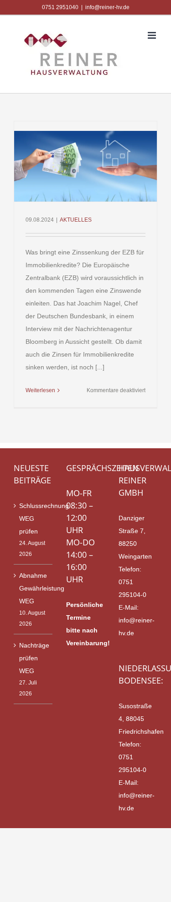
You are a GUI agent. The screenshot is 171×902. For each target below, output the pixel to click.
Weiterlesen (40, 390)
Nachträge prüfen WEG (33, 658)
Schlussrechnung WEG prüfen (33, 518)
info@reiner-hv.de (107, 7)
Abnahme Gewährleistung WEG (33, 588)
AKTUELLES (76, 220)
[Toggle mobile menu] (152, 35)
